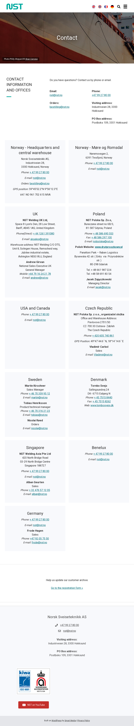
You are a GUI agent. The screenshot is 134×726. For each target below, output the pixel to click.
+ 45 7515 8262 (102, 401)
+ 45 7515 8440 (103, 397)
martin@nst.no (39, 397)
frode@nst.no (39, 542)
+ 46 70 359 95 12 (39, 393)
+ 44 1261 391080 (43, 233)
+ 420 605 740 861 (103, 335)
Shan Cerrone (31, 59)
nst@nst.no (56, 95)
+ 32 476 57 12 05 (39, 490)
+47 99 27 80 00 (101, 95)
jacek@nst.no (103, 287)
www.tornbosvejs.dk (102, 405)
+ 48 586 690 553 (103, 233)
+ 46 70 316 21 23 (39, 410)
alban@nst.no (39, 494)
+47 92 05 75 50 (39, 538)
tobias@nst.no (39, 414)
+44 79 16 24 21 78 (39, 273)
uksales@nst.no (39, 239)
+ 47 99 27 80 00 (39, 172)
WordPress (57, 720)
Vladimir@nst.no (103, 354)
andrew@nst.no (39, 277)
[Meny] (125, 6)
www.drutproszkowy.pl (109, 247)
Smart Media (70, 720)
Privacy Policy (83, 720)
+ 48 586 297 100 (102, 237)
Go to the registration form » (67, 588)
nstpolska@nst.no (103, 241)
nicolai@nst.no (39, 428)
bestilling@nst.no (59, 106)
